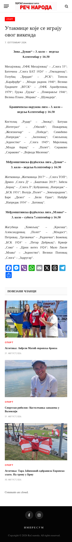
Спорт (9, 19)
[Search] (66, 6)
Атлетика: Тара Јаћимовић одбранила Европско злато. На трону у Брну (35, 472)
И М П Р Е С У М (33, 527)
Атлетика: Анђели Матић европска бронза (31, 348)
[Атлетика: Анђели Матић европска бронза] (36, 318)
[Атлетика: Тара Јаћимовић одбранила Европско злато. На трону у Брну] (36, 441)
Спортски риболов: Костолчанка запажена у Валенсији (32, 409)
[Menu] (6, 6)
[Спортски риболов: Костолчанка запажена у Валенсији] (36, 378)
